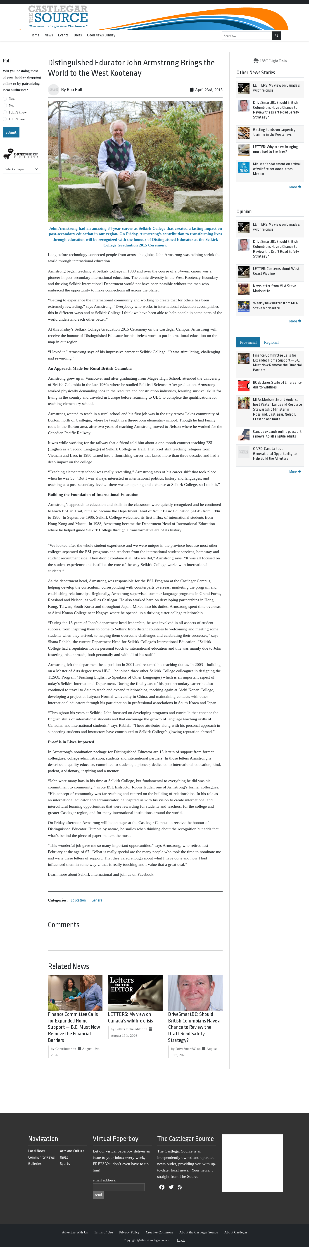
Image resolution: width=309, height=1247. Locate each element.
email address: (104, 1180)
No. (11, 105)
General (97, 900)
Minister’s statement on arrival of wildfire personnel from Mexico (277, 169)
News (49, 35)
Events (63, 35)
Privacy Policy (129, 1232)
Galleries (35, 1164)
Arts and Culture (72, 1151)
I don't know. (18, 112)
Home (35, 35)
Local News (36, 1151)
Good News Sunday (101, 35)
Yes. (12, 98)
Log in (181, 1240)
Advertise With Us (75, 1232)
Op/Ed (64, 1157)
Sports (65, 1164)
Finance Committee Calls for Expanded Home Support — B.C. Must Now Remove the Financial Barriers (74, 1027)
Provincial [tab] (248, 342)
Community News (41, 1157)
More (293, 187)
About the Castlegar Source (198, 1232)
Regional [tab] (271, 342)
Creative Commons (159, 1232)
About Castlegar (235, 1232)
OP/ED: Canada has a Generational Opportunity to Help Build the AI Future (275, 454)
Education (78, 900)
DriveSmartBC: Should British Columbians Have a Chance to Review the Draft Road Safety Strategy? (194, 1027)
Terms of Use (103, 1232)
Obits (78, 35)
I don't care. (17, 119)
